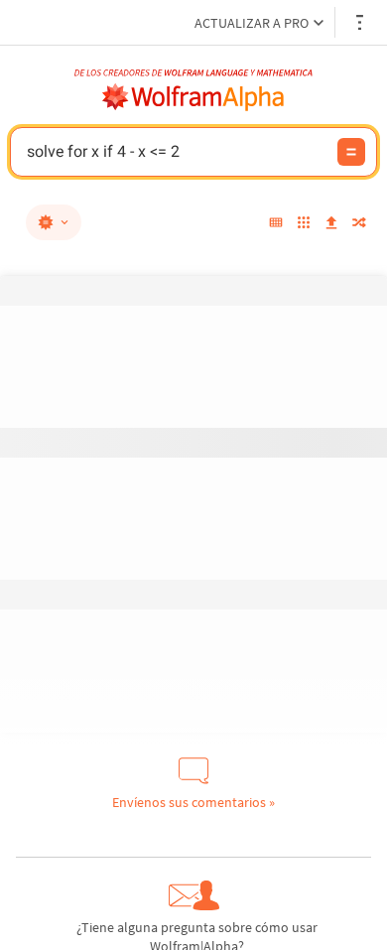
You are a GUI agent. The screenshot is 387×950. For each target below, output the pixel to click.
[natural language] (53, 222)
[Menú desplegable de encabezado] (361, 22)
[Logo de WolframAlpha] (193, 97)
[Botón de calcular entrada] (351, 152)
